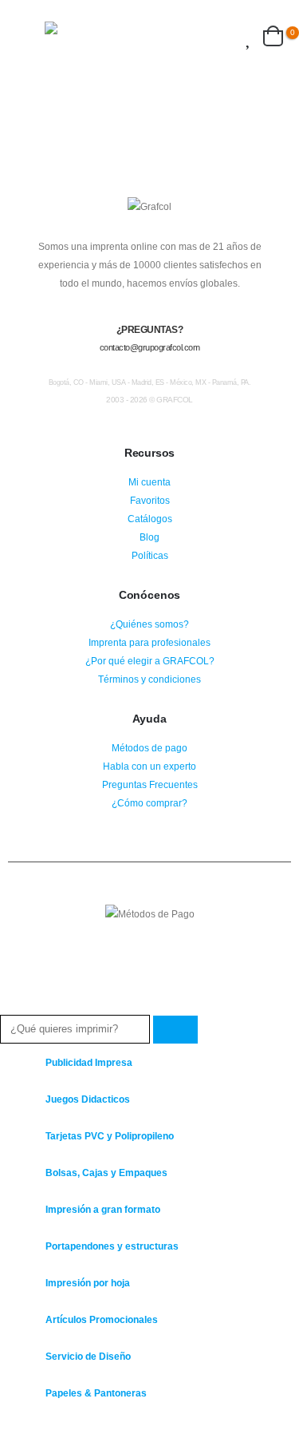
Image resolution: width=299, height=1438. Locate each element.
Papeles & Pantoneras (96, 1393)
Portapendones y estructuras (112, 1246)
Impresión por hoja (87, 1283)
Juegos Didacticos (87, 1099)
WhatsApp (179, 957)
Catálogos (150, 518)
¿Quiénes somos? (149, 624)
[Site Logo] (96, 36)
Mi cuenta (149, 482)
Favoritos (150, 500)
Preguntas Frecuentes (150, 784)
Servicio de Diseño (88, 1356)
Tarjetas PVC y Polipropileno (109, 1136)
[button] (30, 36)
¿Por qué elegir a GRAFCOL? (149, 661)
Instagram (150, 957)
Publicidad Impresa (88, 1062)
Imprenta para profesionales (149, 642)
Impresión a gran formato (102, 1209)
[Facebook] (11, 1425)
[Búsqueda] (175, 1030)
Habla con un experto (149, 766)
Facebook (120, 957)
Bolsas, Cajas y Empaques (106, 1172)
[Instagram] (71, 1425)
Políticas (150, 555)
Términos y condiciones (149, 679)
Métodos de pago (149, 748)
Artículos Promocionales (101, 1319)
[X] (41, 1425)
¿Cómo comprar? (149, 803)
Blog (149, 537)
